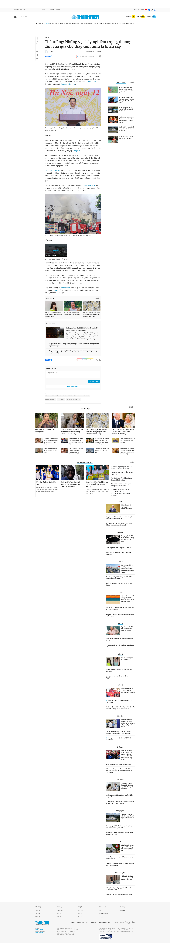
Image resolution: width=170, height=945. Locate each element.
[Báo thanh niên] (85, 16)
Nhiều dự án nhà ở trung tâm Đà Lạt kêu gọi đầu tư (119, 584)
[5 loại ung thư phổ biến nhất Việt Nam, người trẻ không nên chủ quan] (113, 786)
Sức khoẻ (60, 910)
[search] (30, 16)
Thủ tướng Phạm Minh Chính (73, 399)
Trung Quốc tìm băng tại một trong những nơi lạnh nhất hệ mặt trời (127, 538)
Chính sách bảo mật (104, 922)
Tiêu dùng (122, 24)
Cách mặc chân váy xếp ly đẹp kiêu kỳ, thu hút (119, 894)
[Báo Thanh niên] (42, 923)
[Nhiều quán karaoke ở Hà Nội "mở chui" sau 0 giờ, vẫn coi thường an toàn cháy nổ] (55, 332)
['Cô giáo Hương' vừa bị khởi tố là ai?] (113, 661)
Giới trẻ (74, 24)
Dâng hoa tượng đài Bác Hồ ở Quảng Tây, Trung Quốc (119, 701)
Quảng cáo (80, 922)
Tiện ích (51, 10)
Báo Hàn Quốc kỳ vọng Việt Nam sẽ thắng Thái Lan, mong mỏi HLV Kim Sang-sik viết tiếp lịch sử (127, 755)
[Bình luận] (37, 51)
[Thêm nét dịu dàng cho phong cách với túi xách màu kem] (113, 879)
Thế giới (51, 24)
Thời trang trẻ (130, 24)
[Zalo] (155, 10)
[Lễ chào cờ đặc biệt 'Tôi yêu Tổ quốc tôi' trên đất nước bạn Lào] (113, 692)
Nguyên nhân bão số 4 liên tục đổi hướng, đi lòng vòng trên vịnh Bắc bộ (119, 517)
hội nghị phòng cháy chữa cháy (53, 395)
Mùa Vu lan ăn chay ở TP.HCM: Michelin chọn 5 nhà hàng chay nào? (120, 608)
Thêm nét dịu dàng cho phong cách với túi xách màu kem (127, 877)
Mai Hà (51, 52)
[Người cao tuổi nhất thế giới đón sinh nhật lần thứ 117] (113, 630)
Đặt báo (73, 922)
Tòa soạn (93, 922)
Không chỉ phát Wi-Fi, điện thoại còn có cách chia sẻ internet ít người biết (119, 827)
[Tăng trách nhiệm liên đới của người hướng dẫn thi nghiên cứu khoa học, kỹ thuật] (113, 723)
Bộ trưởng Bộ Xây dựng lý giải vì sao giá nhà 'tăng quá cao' (128, 506)
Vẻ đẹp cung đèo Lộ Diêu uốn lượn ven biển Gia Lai (120, 646)
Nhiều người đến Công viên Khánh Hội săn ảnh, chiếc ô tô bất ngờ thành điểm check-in (120, 708)
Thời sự (46, 24)
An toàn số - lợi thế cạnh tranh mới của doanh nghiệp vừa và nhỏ (120, 833)
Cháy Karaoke (61, 399)
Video (116, 24)
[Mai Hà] (46, 52)
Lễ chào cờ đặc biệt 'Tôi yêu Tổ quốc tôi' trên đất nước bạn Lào (128, 690)
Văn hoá (80, 910)
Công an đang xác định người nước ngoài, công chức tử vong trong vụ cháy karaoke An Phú (73, 352)
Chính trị (40, 24)
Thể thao (101, 24)
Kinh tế (57, 24)
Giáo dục (80, 24)
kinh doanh (91, 82)
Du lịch (85, 24)
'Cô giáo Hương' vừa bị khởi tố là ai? (127, 658)
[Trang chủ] (36, 24)
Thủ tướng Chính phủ (52, 170)
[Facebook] (149, 10)
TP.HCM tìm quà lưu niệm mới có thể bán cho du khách (119, 639)
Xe (113, 24)
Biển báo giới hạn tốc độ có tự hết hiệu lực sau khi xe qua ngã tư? (127, 847)
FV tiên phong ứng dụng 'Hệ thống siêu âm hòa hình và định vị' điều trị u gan (120, 802)
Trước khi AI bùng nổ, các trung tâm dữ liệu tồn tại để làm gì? (127, 816)
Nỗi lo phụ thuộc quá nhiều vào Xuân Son (118, 764)
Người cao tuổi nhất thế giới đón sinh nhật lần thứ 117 (127, 628)
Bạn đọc (123, 907)
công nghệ (57, 290)
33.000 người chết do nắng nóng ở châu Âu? (119, 548)
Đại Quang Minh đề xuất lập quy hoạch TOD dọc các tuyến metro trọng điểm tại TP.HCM (127, 568)
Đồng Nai (76, 151)
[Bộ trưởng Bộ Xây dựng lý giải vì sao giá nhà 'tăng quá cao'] (113, 508)
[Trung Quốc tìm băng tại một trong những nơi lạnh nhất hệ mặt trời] (113, 539)
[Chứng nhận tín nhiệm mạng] (105, 937)
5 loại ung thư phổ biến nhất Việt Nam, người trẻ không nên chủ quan (127, 786)
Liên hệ (58, 10)
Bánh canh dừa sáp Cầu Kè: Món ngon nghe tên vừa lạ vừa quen (120, 615)
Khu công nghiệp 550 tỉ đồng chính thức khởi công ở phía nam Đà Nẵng (119, 577)
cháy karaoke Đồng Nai (83, 395)
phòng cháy (65, 288)
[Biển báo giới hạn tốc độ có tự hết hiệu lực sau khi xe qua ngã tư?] (113, 848)
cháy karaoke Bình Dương (69, 395)
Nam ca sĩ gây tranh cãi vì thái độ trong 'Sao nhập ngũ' (119, 670)
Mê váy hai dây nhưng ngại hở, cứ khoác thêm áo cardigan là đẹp (120, 888)
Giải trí (96, 24)
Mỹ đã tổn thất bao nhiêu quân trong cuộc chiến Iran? (118, 553)
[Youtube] (146, 10)
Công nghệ (108, 24)
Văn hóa (90, 24)
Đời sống (62, 24)
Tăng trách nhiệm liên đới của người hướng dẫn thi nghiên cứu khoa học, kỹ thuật (128, 723)
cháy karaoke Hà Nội (50, 399)
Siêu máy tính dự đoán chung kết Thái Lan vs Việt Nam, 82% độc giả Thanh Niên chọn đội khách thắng (119, 770)
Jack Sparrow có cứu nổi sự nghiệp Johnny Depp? (118, 677)
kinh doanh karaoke (68, 84)
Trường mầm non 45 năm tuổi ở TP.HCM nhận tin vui (119, 739)
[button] (37, 38)
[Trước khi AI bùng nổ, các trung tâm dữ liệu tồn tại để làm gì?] (113, 817)
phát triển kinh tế (89, 185)
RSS (87, 922)
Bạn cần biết (44, 10)
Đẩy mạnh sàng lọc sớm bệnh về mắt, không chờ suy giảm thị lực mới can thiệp (119, 524)
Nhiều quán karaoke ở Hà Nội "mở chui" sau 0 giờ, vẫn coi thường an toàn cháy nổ (82, 329)
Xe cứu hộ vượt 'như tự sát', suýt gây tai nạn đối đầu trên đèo (120, 858)
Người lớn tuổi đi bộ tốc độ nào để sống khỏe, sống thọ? (119, 796)
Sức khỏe (69, 24)
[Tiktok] (152, 10)
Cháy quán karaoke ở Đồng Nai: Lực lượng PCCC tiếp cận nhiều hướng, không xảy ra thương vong (74, 345)
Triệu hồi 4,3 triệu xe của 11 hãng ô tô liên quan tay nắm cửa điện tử (120, 864)
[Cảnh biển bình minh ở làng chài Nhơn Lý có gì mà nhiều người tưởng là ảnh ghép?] (113, 599)
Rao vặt (122, 910)
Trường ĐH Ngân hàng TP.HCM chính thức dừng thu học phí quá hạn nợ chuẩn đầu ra (119, 732)
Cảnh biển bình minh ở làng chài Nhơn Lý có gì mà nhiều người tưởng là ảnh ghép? (127, 598)
